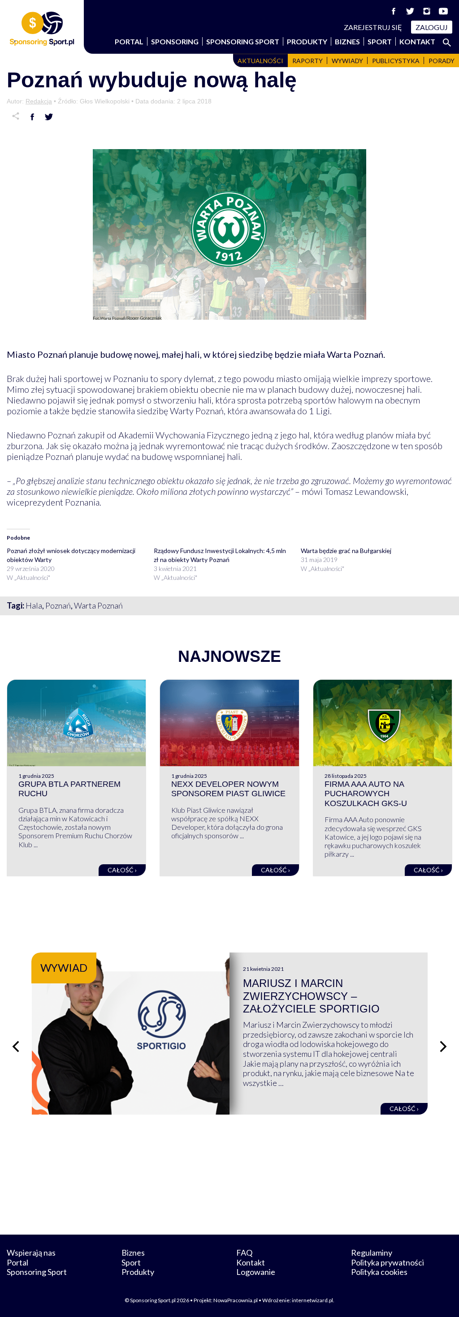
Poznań (58, 605)
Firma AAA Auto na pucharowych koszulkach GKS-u (366, 794)
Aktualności (260, 60)
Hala (34, 605)
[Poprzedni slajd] (16, 1046)
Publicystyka (396, 60)
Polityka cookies (379, 1272)
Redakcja (39, 101)
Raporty (307, 60)
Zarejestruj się (373, 27)
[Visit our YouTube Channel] (443, 11)
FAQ (244, 1252)
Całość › (122, 870)
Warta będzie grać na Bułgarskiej (346, 550)
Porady (442, 60)
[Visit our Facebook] (393, 11)
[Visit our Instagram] (426, 11)
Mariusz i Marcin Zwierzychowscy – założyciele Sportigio (311, 996)
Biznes (347, 41)
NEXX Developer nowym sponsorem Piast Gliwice (228, 789)
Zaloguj (432, 27)
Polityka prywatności (387, 1262)
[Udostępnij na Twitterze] (48, 116)
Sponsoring (175, 41)
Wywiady (347, 60)
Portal (129, 41)
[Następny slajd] (443, 1046)
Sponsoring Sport (242, 41)
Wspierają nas (31, 1252)
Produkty (307, 41)
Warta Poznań (98, 605)
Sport (380, 41)
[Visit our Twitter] (410, 11)
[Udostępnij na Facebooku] (32, 116)
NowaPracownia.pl (235, 1300)
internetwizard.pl (312, 1300)
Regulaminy (371, 1252)
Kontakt (417, 41)
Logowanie (255, 1272)
